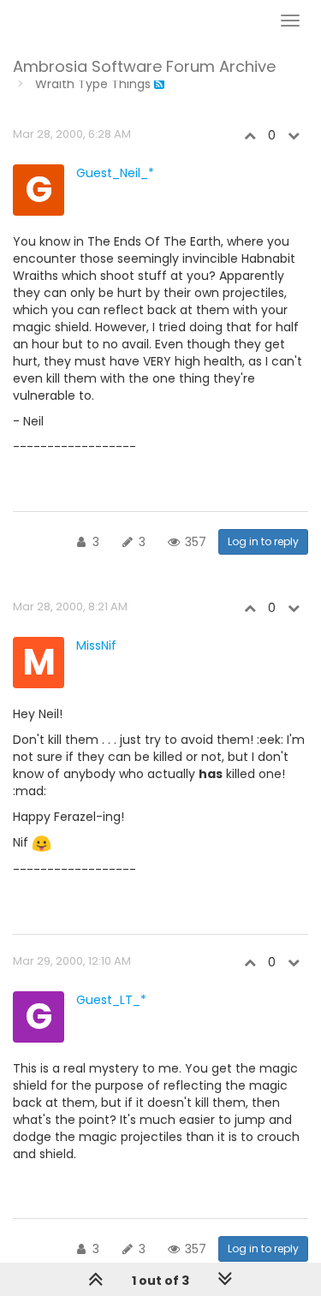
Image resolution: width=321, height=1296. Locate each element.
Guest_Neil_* (115, 172)
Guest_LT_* (111, 999)
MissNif (96, 645)
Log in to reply (263, 541)
